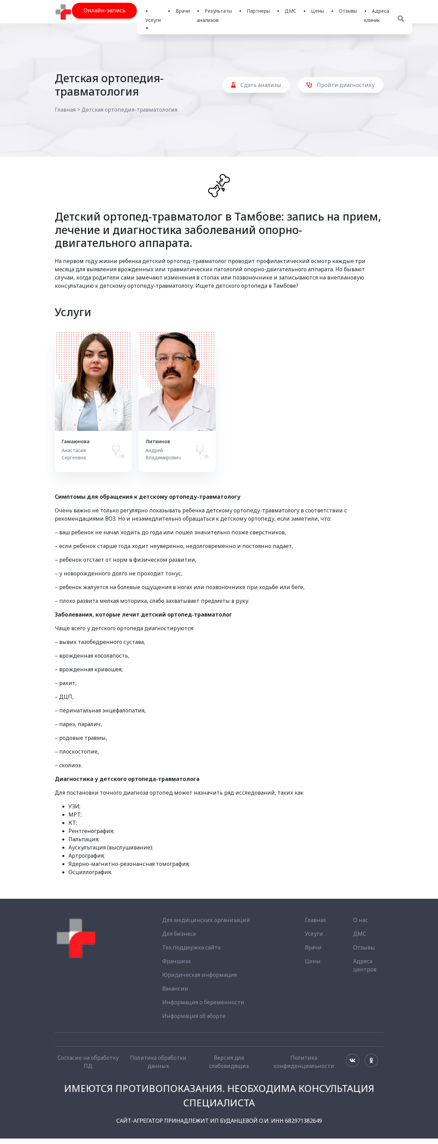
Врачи (183, 11)
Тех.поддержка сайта (191, 947)
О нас (360, 920)
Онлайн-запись (104, 10)
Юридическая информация (199, 975)
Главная (65, 109)
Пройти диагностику (345, 85)
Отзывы (348, 11)
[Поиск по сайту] (400, 18)
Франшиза (176, 961)
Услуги (314, 933)
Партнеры (258, 11)
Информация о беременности (203, 1002)
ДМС (290, 11)
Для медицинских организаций (206, 920)
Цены (317, 11)
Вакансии (175, 988)
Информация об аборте (194, 1016)
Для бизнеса (179, 933)
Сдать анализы (260, 85)
